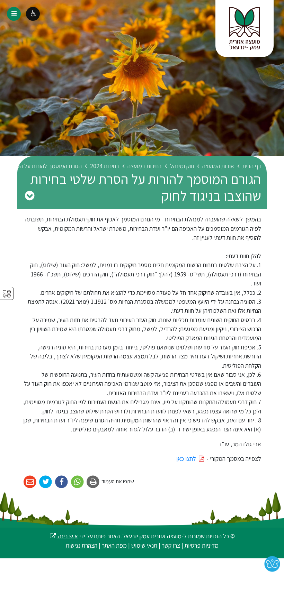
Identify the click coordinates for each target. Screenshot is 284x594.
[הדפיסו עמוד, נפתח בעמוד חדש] (93, 482)
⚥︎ (6, 294)
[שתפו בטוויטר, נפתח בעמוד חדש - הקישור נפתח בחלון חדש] (45, 482)
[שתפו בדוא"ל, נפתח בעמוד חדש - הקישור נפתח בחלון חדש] (30, 482)
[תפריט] (14, 14)
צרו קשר (171, 545)
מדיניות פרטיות (201, 545)
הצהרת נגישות (81, 545)
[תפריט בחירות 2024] (29, 195)
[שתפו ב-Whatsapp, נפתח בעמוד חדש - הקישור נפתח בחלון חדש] (77, 482)
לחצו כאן (186, 459)
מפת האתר (114, 545)
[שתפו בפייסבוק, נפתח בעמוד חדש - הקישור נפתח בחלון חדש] (61, 482)
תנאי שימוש (144, 545)
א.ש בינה (63, 536)
